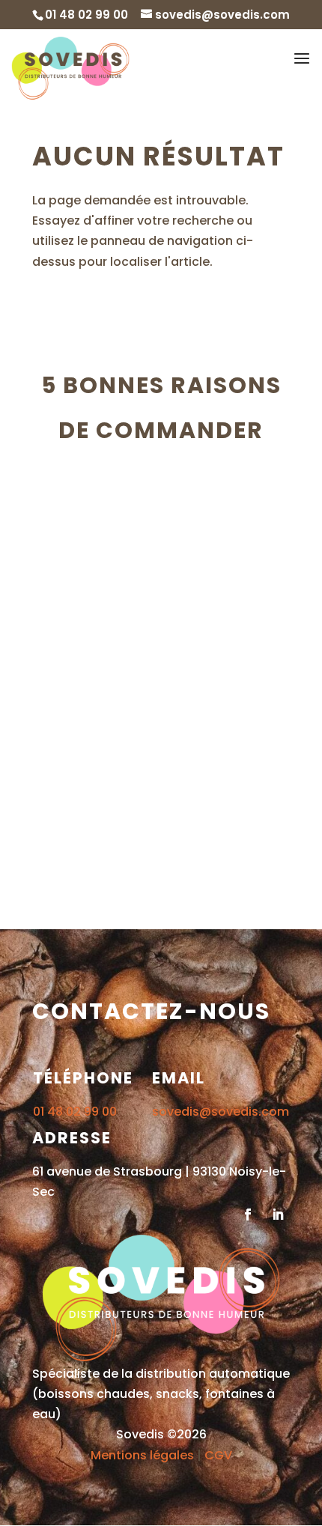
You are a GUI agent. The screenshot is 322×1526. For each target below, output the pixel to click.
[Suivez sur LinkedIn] (278, 1214)
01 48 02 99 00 (75, 1111)
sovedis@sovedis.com (220, 1111)
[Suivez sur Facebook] (248, 1214)
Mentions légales (142, 1455)
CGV (218, 1455)
